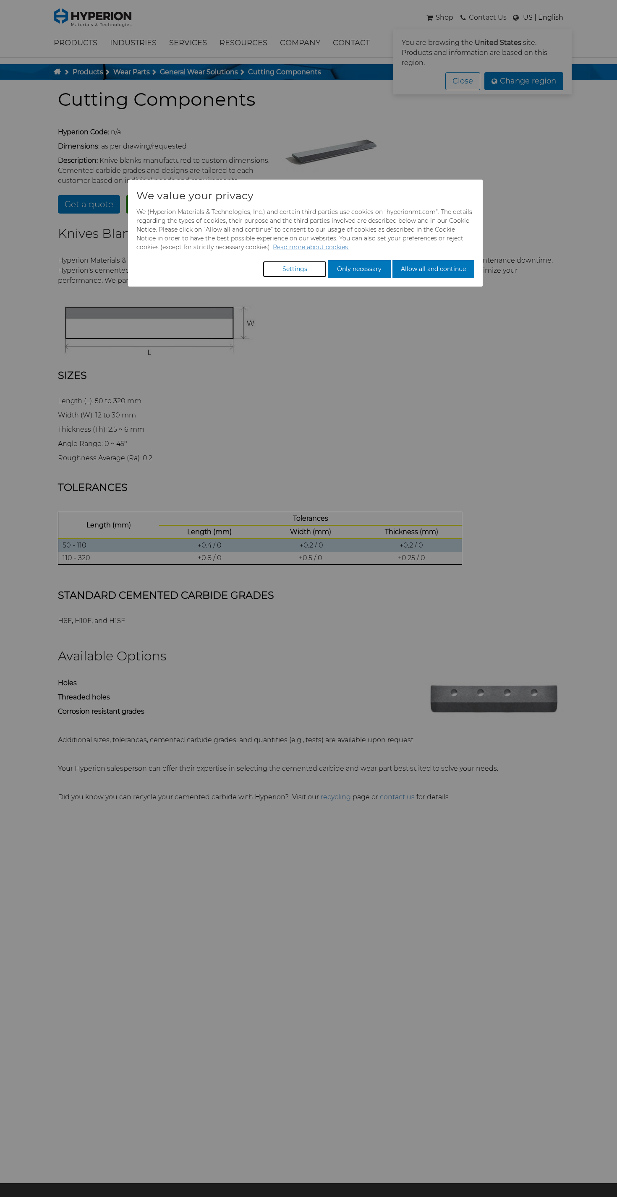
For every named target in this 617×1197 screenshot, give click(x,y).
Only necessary (359, 269)
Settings (294, 269)
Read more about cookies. (311, 247)
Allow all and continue (433, 269)
